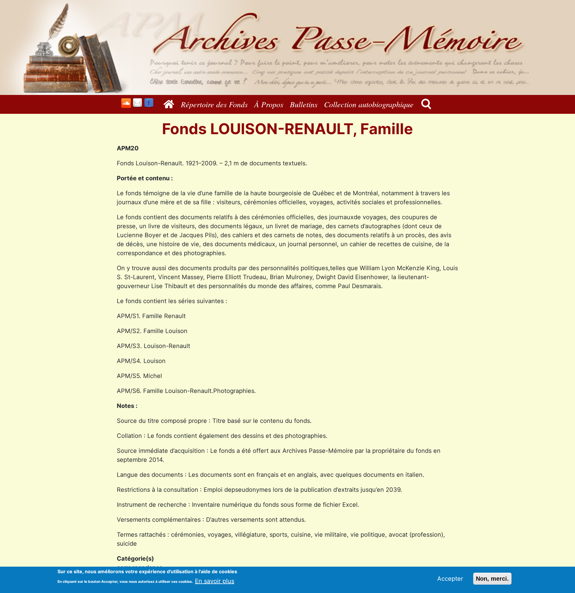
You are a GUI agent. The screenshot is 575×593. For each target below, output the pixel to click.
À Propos (268, 104)
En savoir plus (214, 580)
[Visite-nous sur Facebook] (149, 103)
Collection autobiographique (369, 104)
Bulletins (303, 104)
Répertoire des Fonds (214, 104)
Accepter (450, 578)
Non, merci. (492, 578)
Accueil (170, 104)
